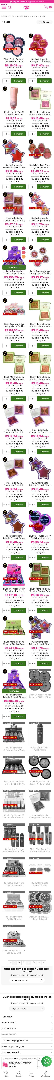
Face (34, 16)
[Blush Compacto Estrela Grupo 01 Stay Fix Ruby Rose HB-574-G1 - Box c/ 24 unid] (14, 270)
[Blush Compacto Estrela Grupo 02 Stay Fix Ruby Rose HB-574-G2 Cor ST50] (14, 164)
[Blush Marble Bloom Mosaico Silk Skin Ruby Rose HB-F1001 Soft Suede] (14, 376)
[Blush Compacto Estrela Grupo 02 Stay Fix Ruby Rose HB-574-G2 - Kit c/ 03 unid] (40, 641)
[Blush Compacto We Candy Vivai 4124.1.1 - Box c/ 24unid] (14, 323)
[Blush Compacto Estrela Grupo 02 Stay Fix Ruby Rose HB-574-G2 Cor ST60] (40, 482)
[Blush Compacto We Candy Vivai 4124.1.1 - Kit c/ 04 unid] (40, 270)
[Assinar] (42, 980)
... (28, 962)
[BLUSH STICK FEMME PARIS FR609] (40, 737)
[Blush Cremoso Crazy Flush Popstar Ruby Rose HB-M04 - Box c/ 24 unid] (14, 588)
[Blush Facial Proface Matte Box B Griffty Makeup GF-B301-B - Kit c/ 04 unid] (14, 58)
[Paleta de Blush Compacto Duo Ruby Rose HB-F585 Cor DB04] (40, 429)
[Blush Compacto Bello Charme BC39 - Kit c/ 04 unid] (40, 694)
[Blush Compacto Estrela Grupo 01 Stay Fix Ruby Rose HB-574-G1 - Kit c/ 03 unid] (40, 217)
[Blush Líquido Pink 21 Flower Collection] (14, 111)
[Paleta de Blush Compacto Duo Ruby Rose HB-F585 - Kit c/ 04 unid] (14, 217)
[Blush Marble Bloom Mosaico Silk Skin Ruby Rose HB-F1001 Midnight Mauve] (40, 111)
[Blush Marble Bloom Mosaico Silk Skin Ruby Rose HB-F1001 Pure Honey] (40, 376)
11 (39, 962)
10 (34, 962)
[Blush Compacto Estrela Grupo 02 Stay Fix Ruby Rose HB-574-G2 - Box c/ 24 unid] (14, 694)
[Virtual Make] (26, 7)
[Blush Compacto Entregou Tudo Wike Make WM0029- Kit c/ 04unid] (40, 58)
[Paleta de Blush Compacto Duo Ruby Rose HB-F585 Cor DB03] (40, 804)
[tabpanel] (27, 28)
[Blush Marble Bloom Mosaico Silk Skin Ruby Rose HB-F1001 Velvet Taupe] (40, 323)
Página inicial (7, 16)
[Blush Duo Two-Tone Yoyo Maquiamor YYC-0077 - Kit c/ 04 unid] (40, 164)
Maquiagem (23, 16)
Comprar (18, 81)
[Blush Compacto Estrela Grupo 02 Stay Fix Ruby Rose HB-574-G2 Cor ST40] (14, 535)
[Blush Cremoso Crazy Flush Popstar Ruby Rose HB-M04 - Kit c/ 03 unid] (40, 535)
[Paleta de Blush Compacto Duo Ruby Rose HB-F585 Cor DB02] (14, 482)
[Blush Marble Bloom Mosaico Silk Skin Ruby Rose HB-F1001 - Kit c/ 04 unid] (40, 588)
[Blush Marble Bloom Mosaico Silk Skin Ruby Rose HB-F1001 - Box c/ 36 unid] (14, 641)
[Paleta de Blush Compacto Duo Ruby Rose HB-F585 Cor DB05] (14, 429)
